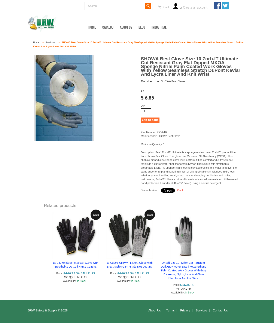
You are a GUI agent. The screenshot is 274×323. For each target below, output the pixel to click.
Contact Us (220, 310)
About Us (126, 27)
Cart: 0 (167, 7)
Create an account (195, 7)
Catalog (107, 27)
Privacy (185, 310)
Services (201, 310)
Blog (141, 27)
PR (142, 91)
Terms (170, 310)
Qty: (143, 105)
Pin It (180, 190)
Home (92, 27)
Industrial (159, 27)
